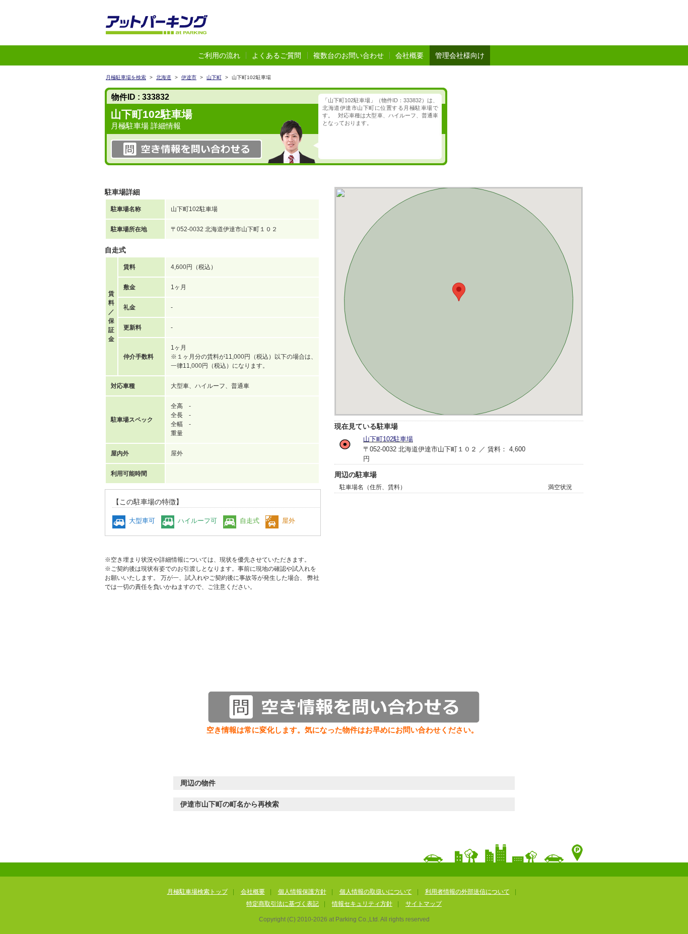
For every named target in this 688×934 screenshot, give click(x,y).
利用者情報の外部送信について (467, 891)
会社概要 (409, 55)
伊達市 (188, 77)
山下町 (214, 77)
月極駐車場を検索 (126, 77)
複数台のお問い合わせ (348, 55)
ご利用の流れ (219, 55)
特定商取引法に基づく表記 (282, 903)
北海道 (163, 77)
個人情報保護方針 (302, 891)
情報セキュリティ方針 (362, 903)
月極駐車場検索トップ (197, 891)
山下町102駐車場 (388, 439)
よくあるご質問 (276, 55)
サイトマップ (423, 903)
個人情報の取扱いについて (375, 891)
